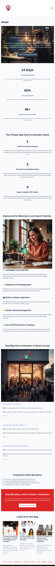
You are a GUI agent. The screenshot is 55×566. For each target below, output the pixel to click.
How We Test (26, 561)
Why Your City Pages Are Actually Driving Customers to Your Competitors (44, 539)
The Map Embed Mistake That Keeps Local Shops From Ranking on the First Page (10, 539)
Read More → (6, 553)
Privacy (33, 561)
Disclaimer (44, 561)
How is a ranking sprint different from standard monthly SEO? (20, 481)
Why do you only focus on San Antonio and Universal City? (20, 479)
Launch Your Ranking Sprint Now (27, 54)
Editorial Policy (18, 561)
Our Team (9, 561)
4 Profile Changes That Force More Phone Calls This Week (27, 538)
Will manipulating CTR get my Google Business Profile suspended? (22, 482)
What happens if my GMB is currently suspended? (18, 484)
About (4, 561)
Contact (50, 561)
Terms (38, 561)
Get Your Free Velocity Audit (27, 505)
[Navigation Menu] (52, 8)
